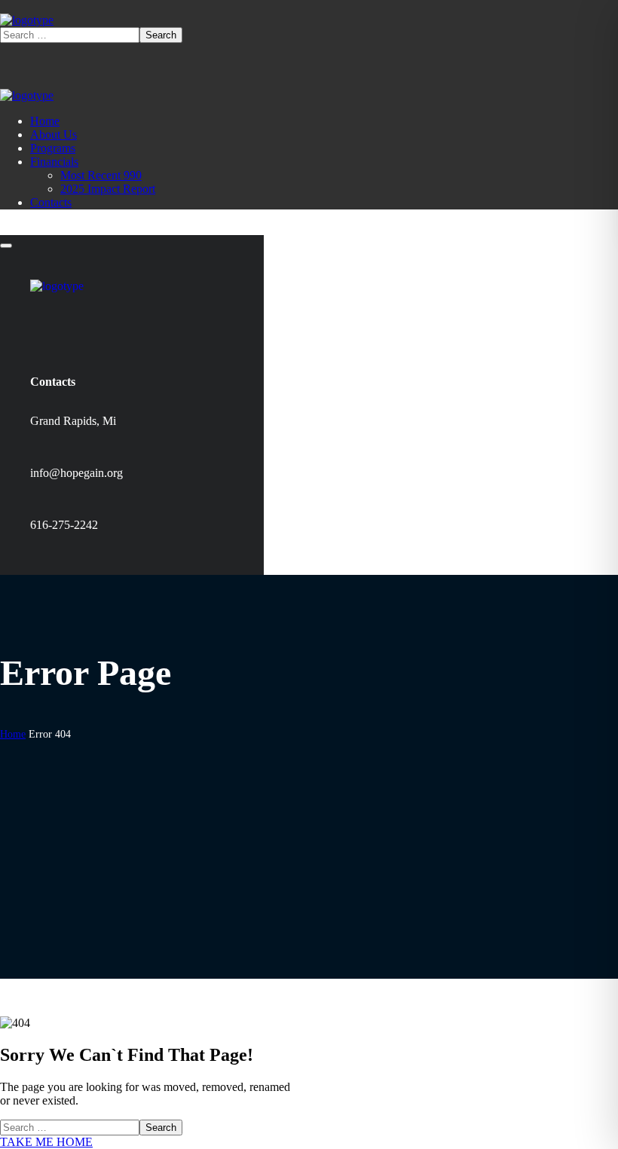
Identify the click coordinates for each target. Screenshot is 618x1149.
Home (13, 734)
